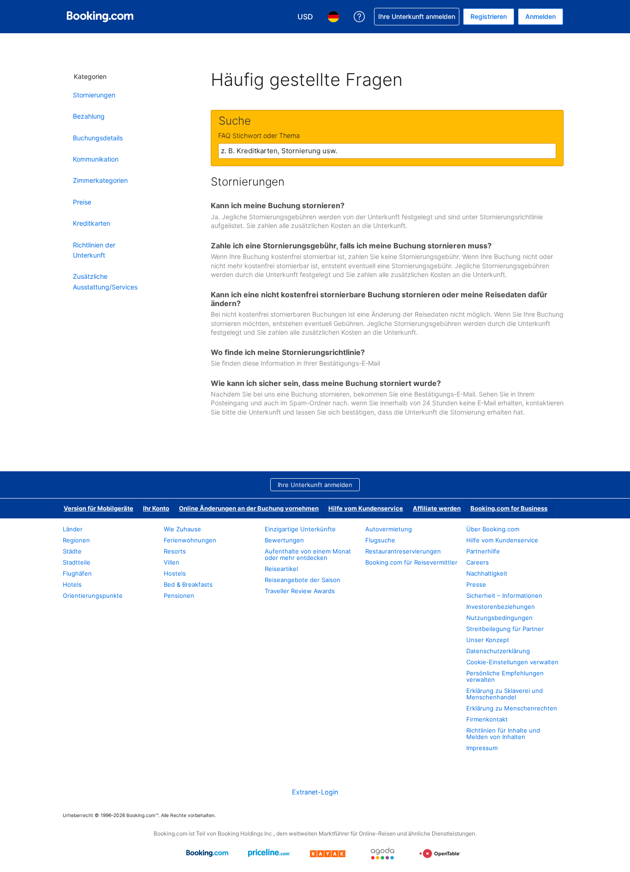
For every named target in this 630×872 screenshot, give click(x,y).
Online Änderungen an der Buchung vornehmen (249, 508)
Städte (72, 551)
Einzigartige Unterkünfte (300, 529)
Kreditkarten (91, 223)
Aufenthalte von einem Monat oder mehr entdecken (308, 554)
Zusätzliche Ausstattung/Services (105, 281)
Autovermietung (388, 529)
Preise (82, 202)
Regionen (76, 540)
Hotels (72, 584)
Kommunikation (96, 159)
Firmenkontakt (487, 719)
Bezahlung (89, 116)
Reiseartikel (281, 568)
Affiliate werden (437, 508)
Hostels (175, 573)
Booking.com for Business (508, 508)
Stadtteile (76, 562)
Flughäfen (77, 573)
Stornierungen (94, 95)
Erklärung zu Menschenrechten (511, 708)
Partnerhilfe (483, 551)
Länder (73, 529)
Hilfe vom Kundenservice (365, 508)
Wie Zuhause (182, 529)
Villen (171, 562)
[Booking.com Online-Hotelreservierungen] (100, 16)
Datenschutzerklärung (498, 651)
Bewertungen (284, 540)
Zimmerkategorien (100, 180)
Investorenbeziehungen (500, 606)
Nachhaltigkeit (486, 573)
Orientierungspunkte (93, 595)
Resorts (175, 551)
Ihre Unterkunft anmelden (315, 484)
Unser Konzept (487, 639)
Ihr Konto (156, 508)
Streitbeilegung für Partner (505, 628)
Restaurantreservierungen (403, 551)
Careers (477, 562)
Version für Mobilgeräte (98, 508)
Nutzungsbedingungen (499, 617)
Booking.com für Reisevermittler (411, 562)
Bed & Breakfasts (188, 584)
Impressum (482, 748)
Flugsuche (380, 540)
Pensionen (179, 595)
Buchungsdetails (98, 138)
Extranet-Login (315, 792)
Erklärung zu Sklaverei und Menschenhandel (504, 694)
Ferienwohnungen (190, 540)
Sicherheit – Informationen (504, 595)
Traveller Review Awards (300, 591)
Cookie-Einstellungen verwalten (512, 662)
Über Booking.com (492, 529)
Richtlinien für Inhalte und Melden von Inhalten (503, 733)
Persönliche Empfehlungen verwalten (505, 676)
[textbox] (387, 151)
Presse (476, 584)
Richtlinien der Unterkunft (94, 250)
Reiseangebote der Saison (302, 579)
